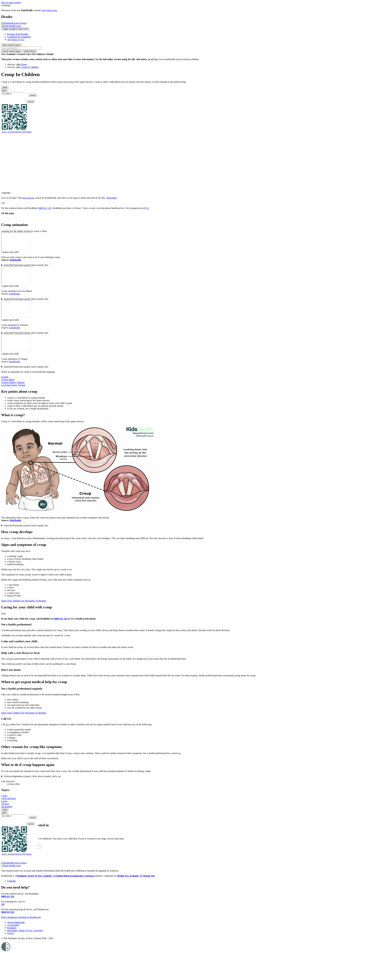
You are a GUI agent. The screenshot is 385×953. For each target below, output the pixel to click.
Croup (4, 795)
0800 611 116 (44, 208)
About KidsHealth (16, 922)
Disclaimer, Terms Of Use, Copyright (25, 930)
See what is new (49, 10)
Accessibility (13, 925)
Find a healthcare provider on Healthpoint (21, 917)
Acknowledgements (32, 776)
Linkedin (11, 881)
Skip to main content (11, 2)
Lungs (4, 801)
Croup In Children (29, 67)
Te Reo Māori (7, 379)
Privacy (10, 933)
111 (147, 208)
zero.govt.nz (28, 198)
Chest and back (8, 798)
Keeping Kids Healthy (18, 34)
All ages (5, 804)
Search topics (11, 51)
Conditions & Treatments (19, 37)
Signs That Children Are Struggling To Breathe (23, 600)
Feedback (11, 927)
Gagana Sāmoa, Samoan (13, 382)
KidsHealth (14, 294)
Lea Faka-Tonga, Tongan (13, 385)
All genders (6, 806)
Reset (30, 51)
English (4, 377)
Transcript (26, 265)
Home (24, 64)
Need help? (111, 198)
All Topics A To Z (16, 39)
